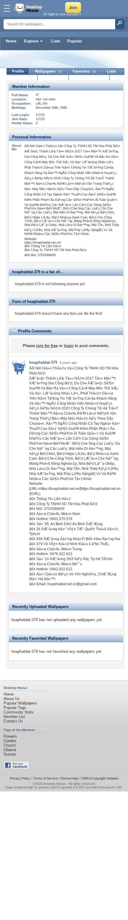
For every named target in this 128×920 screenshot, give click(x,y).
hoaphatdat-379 (43, 362)
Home (11, 41)
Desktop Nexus (54, 783)
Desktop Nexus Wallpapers (28, 8)
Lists (55, 41)
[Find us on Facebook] (16, 767)
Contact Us (13, 721)
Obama (10, 750)
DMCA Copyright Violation (100, 778)
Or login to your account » (62, 14)
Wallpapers (48, 71)
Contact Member (89, 77)
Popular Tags (15, 707)
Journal (22, 77)
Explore (31, 41)
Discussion (53, 77)
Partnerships (69, 778)
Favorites (84, 71)
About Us (12, 698)
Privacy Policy (20, 778)
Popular (74, 41)
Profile (18, 71)
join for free (47, 345)
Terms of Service (45, 778)
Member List (14, 716)
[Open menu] (7, 8)
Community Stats (19, 712)
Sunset (10, 754)
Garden (10, 741)
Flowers (10, 736)
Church (10, 745)
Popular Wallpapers (20, 703)
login (69, 345)
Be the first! (93, 313)
